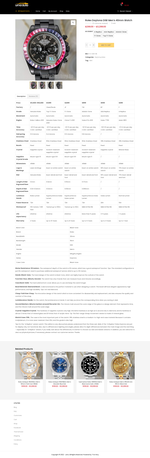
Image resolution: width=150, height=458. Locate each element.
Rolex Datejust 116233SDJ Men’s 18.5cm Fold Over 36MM (29, 383)
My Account (52, 11)
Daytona (98, 57)
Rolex (68, 11)
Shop (61, 11)
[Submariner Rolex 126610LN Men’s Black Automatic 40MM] (90, 365)
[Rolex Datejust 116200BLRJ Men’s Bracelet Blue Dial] (59, 365)
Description (21, 96)
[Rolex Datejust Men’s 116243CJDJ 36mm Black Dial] (121, 365)
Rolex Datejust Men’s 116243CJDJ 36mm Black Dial (120, 383)
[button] (127, 4)
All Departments (24, 11)
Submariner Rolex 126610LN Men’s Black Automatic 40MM (90, 383)
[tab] (21, 96)
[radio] (97, 31)
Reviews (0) (33, 96)
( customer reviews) (100, 23)
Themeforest (18, 432)
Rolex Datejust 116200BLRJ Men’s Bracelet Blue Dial (60, 383)
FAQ (15, 411)
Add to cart (106, 45)
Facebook (17, 428)
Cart (44, 11)
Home (38, 11)
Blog (15, 407)
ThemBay (95, 455)
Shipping (17, 436)
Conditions (17, 440)
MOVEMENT (89, 31)
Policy (16, 444)
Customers (18, 415)
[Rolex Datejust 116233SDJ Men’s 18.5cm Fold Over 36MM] (29, 365)
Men (90, 60)
